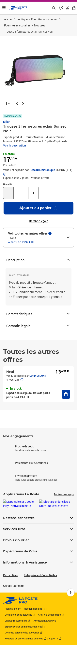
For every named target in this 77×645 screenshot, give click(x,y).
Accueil (8, 19)
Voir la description (14, 145)
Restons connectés (19, 518)
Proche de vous (24, 446)
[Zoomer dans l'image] (36, 70)
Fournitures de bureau (44, 19)
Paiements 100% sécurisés (31, 463)
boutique (22, 19)
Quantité (7, 184)
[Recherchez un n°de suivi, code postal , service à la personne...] (53, 8)
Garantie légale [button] (38, 221)
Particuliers (10, 575)
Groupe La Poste (13, 586)
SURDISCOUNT (37, 375)
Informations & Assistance (25, 562)
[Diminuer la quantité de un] (8, 193)
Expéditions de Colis (20, 551)
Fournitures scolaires (17, 25)
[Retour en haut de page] (71, 593)
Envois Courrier (16, 540)
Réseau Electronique (42, 170)
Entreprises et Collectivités (40, 575)
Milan (6, 121)
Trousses (39, 25)
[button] (61, 8)
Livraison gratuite (26, 476)
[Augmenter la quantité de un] (33, 193)
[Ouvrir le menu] (4, 8)
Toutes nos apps (64, 494)
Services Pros (14, 529)
